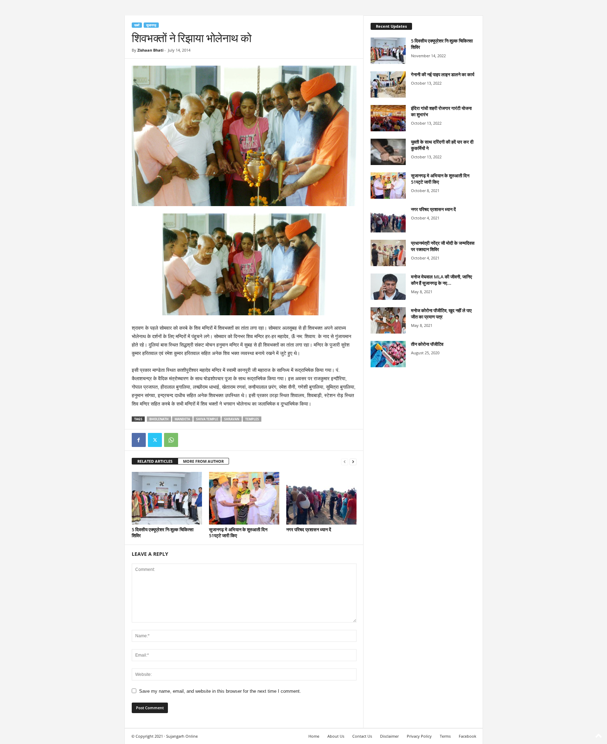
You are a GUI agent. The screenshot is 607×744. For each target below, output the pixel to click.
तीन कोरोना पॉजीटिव (427, 344)
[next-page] (353, 461)
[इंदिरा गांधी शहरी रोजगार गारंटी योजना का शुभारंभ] (388, 118)
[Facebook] (139, 440)
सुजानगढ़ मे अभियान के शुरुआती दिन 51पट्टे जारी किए (238, 532)
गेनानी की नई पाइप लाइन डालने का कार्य (442, 74)
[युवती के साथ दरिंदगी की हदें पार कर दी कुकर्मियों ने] (388, 152)
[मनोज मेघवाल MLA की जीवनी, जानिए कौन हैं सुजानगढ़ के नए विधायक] (388, 287)
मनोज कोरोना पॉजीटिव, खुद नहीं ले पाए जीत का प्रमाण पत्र (441, 313)
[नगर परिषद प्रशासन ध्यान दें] (321, 498)
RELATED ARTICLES (154, 461)
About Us (335, 736)
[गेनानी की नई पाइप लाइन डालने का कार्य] (388, 84)
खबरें (136, 25)
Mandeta (182, 419)
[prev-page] (344, 461)
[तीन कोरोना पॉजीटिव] (388, 354)
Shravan (231, 419)
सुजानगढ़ (151, 25)
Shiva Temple (207, 419)
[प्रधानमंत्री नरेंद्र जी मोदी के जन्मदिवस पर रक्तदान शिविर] (388, 253)
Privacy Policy (419, 736)
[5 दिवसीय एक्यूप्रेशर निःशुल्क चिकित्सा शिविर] (167, 498)
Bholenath (159, 419)
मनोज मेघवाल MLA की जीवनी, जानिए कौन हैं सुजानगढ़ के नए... (441, 280)
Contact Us (362, 736)
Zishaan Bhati (150, 50)
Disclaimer (389, 736)
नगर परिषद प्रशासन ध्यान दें (308, 529)
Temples (252, 419)
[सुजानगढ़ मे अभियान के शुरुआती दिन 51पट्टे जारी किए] (244, 498)
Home (313, 736)
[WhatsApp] (171, 440)
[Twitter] (155, 440)
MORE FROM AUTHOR (203, 461)
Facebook (467, 736)
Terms (445, 736)
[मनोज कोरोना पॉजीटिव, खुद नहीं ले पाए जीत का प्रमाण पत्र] (388, 320)
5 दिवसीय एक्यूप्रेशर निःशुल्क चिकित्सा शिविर (163, 532)
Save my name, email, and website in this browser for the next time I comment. (220, 691)
